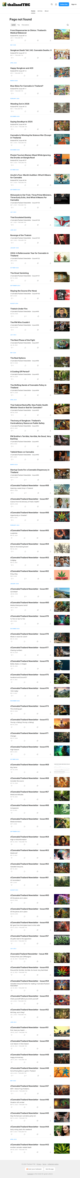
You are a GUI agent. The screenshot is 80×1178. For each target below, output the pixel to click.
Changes (13, 736)
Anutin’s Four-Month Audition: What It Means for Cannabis (30, 176)
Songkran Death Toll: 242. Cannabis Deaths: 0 (31, 50)
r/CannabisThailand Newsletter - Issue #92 (24, 426)
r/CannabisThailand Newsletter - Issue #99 (24, 311)
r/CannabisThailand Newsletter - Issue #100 (25, 293)
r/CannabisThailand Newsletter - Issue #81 (29, 589)
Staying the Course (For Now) (23, 291)
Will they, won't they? (17, 1012)
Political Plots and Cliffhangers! (20, 957)
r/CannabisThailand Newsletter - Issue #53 (29, 996)
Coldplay (13, 560)
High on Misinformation (18, 839)
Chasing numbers (16, 650)
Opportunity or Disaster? (18, 515)
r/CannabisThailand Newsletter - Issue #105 (25, 203)
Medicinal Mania (15, 822)
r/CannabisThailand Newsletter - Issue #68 (29, 778)
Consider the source (17, 781)
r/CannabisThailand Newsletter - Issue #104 (25, 220)
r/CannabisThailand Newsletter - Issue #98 (24, 325)
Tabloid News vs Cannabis (22, 452)
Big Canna (13, 767)
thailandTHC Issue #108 (18, 140)
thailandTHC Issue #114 (18, 36)
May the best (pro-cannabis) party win (23, 1116)
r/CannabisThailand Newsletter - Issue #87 (29, 499)
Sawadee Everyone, (16, 867)
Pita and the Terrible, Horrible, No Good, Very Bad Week (29, 970)
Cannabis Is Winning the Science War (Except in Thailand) (30, 136)
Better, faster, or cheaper (18, 664)
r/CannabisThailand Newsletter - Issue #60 (29, 895)
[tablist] (20, 25)
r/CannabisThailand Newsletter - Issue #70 (29, 747)
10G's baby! (14, 691)
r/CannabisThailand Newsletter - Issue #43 (29, 1145)
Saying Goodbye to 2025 (21, 122)
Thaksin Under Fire (18, 309)
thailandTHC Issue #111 (18, 89)
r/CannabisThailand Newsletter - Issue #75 (29, 675)
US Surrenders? (15, 880)
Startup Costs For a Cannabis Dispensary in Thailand (29, 471)
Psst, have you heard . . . (18, 1030)
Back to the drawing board (19, 547)
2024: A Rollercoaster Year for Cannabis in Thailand (29, 254)
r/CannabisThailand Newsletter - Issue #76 (29, 661)
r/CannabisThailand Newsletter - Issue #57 (29, 936)
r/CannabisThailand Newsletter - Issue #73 (29, 706)
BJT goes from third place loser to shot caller (25, 925)
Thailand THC (19, 38)
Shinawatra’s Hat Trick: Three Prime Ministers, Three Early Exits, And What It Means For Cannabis (31, 197)
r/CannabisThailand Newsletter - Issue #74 (29, 688)
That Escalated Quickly (20, 217)
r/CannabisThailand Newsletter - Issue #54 (29, 981)
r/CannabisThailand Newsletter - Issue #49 (29, 1055)
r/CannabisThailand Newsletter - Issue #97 (24, 343)
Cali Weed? (14, 592)
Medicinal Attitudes (16, 794)
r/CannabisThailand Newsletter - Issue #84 (29, 544)
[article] (40, 35)
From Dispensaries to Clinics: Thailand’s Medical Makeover (28, 31)
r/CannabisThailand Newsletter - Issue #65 (29, 819)
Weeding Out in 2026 (19, 104)
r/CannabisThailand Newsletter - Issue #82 (29, 571)
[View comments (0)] (25, 40)
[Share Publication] (56, 4)
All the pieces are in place (18, 898)
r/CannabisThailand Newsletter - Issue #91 (24, 441)
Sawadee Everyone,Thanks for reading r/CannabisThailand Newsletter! (29, 985)
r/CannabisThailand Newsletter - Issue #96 (24, 361)
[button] (33, 11)
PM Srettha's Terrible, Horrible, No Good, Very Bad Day (30, 437)
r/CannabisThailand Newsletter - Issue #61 (29, 877)
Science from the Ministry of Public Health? (24, 502)
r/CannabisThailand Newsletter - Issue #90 (24, 455)
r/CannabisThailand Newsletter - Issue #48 (29, 1068)
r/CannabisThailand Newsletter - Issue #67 (29, 792)
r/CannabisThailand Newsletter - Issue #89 (24, 475)
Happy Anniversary (16, 1057)
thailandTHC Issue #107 (18, 160)
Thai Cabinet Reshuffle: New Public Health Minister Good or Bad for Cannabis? (29, 406)
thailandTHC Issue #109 (18, 124)
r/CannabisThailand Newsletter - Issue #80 (29, 602)
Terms (44, 1164)
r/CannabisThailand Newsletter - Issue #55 (29, 967)
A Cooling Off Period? (20, 371)
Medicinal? (14, 853)
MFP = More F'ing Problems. (19, 1089)
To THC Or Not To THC (17, 619)
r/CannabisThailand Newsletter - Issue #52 (29, 1010)
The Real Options (18, 358)
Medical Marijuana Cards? (19, 605)
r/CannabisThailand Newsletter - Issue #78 (29, 634)
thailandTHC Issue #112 (18, 71)
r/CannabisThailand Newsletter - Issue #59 (29, 909)
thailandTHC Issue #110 (18, 106)
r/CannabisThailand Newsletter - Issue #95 (24, 374)
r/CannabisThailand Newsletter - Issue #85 (29, 530)
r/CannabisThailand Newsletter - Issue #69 (29, 765)
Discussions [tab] (25, 25)
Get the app (50, 1169)
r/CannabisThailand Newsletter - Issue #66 (29, 805)
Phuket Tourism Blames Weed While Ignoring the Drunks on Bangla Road (30, 156)
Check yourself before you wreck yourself (24, 999)
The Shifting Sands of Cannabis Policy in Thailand (28, 386)
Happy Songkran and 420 (21, 68)
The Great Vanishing (19, 273)
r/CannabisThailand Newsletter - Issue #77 (29, 647)
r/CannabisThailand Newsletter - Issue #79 (29, 616)
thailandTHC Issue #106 (18, 180)
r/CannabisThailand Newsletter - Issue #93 (24, 410)
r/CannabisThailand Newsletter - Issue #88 (29, 485)
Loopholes (13, 533)
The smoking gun (16, 709)
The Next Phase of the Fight (22, 340)
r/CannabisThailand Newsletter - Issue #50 (29, 1041)
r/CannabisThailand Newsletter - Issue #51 (29, 1027)
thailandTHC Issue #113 (18, 53)
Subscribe (64, 4)
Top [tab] (18, 25)
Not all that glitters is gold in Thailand (23, 1071)
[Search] (52, 4)
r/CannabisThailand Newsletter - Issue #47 (29, 1086)
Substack (30, 1174)
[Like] (11, 76)
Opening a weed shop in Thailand (21, 488)
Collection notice (53, 1164)
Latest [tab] (14, 25)
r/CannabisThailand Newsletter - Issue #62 (29, 864)
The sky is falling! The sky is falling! (22, 722)
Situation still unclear (17, 1102)
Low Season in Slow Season (19, 1044)
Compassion (14, 808)
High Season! (14, 749)
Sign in (73, 4)
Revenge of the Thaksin (20, 235)
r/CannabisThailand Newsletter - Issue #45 (29, 1113)
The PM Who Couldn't (20, 322)
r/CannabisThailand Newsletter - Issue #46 (29, 1100)
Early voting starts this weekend (21, 1129)
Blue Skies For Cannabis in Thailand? (26, 86)
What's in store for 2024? (18, 637)
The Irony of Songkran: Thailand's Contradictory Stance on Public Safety (27, 422)
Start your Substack (35, 1169)
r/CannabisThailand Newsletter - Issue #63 (29, 850)
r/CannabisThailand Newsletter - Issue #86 (29, 512)
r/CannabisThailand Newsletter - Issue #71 (29, 733)
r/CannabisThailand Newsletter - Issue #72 (29, 720)
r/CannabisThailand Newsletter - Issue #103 (25, 238)
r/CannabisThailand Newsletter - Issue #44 (29, 1127)
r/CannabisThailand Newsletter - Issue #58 (29, 922)
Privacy (39, 1164)
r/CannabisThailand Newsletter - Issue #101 (25, 276)
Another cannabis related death (20, 1147)
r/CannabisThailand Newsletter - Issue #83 (29, 557)
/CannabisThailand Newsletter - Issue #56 (29, 954)
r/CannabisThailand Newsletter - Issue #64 (29, 837)
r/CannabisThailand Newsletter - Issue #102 (25, 258)
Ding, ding (13, 574)
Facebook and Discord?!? (18, 677)
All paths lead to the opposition (20, 939)
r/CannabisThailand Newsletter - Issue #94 (24, 390)
